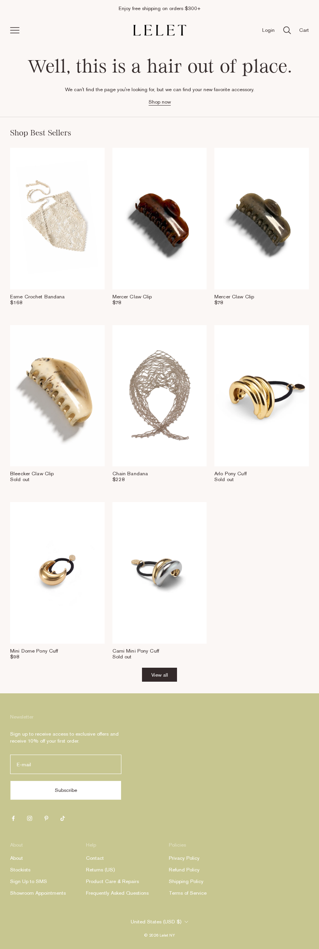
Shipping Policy (186, 881)
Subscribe (66, 790)
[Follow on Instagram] (29, 818)
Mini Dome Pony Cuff (34, 651)
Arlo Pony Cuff (230, 473)
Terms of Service (188, 893)
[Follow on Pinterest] (46, 818)
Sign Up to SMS (28, 881)
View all (159, 675)
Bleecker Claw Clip (32, 473)
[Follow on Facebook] (13, 818)
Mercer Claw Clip (132, 296)
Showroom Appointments (38, 893)
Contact (95, 858)
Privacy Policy (184, 858)
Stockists (20, 869)
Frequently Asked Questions (117, 893)
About (16, 858)
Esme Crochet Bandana (37, 296)
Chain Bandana (130, 473)
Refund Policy (184, 869)
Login (268, 30)
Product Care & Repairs (112, 881)
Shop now (160, 102)
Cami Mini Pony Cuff (135, 651)
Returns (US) (100, 869)
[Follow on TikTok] (63, 818)
